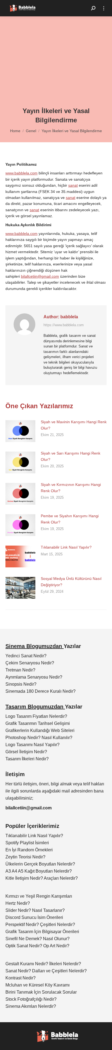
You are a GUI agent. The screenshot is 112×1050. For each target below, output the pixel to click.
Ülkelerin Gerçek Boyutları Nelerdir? (40, 864)
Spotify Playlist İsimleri (27, 842)
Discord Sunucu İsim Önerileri (34, 917)
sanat (73, 185)
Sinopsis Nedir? (20, 684)
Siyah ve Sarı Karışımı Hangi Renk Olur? (70, 456)
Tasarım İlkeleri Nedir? (27, 759)
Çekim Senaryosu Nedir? (29, 663)
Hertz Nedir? (17, 903)
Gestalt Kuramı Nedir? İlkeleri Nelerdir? (43, 963)
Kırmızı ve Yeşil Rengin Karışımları (38, 896)
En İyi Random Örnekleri (29, 850)
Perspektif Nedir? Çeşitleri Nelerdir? (40, 924)
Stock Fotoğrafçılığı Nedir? (31, 999)
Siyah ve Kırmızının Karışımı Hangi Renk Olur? (71, 487)
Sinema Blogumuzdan (34, 646)
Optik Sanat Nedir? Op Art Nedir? (37, 945)
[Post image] (20, 431)
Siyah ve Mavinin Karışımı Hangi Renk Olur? (74, 425)
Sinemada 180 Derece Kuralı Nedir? (40, 691)
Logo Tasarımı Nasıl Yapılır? (32, 744)
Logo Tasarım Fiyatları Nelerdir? (36, 716)
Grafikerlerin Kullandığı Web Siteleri (39, 730)
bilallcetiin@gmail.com (40, 276)
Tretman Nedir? (20, 670)
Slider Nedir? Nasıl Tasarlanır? (35, 910)
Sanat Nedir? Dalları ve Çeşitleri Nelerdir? (46, 971)
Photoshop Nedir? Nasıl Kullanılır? (38, 737)
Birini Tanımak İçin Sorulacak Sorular (41, 992)
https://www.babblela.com (63, 325)
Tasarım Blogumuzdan (35, 707)
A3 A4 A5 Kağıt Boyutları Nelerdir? (38, 871)
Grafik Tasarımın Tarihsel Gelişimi (37, 723)
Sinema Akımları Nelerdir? (30, 1006)
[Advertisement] (56, 65)
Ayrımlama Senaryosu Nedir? (33, 677)
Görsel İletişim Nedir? (26, 751)
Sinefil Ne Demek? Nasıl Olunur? (37, 938)
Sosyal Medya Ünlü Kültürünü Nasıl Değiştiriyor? (71, 581)
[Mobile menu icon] (104, 8)
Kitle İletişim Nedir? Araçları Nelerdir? (41, 878)
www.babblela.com (21, 173)
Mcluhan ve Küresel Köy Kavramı (37, 985)
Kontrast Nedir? (20, 978)
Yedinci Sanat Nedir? (25, 655)
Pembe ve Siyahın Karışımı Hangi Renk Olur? (70, 519)
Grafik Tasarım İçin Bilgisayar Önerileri (42, 931)
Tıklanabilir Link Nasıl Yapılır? (66, 547)
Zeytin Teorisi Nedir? (25, 857)
